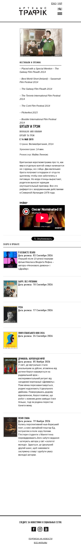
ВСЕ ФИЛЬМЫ (40, 543)
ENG (53, 3)
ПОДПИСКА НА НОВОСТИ (40, 539)
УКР (60, 3)
